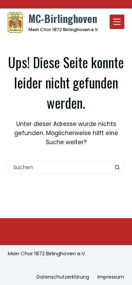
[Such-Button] (117, 167)
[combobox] (59, 167)
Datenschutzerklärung (63, 277)
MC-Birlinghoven (62, 18)
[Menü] (117, 22)
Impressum (110, 277)
